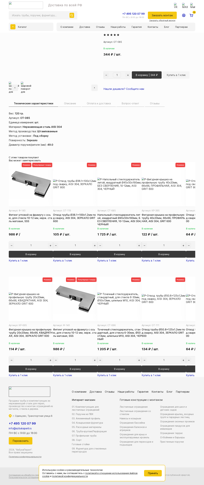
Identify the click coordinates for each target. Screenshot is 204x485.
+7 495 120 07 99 (133, 13)
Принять (153, 473)
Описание (70, 103)
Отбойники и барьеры (172, 437)
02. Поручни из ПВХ (82, 414)
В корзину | (147, 75)
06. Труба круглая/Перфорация (89, 431)
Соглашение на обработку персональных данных (33, 475)
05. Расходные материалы (86, 427)
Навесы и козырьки (130, 418)
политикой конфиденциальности (70, 476)
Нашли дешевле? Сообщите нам (123, 88)
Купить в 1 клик (176, 75)
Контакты (153, 27)
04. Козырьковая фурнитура (87, 422)
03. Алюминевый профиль (86, 418)
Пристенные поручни (172, 441)
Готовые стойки (81, 444)
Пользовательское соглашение (24, 477)
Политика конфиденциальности (25, 456)
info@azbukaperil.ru (20, 428)
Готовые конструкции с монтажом (141, 399)
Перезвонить (21, 440)
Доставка (84, 27)
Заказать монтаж (162, 15)
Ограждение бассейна (132, 422)
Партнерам (181, 27)
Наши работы (118, 27)
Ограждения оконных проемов (177, 421)
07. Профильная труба (84, 435)
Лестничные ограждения (134, 406)
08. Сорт (77, 440)
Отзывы (100, 27)
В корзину (31, 254)
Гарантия (137, 27)
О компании (66, 27)
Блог (166, 27)
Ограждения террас (171, 433)
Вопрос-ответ (130, 103)
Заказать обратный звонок (162, 20)
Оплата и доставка (99, 103)
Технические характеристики (33, 103)
